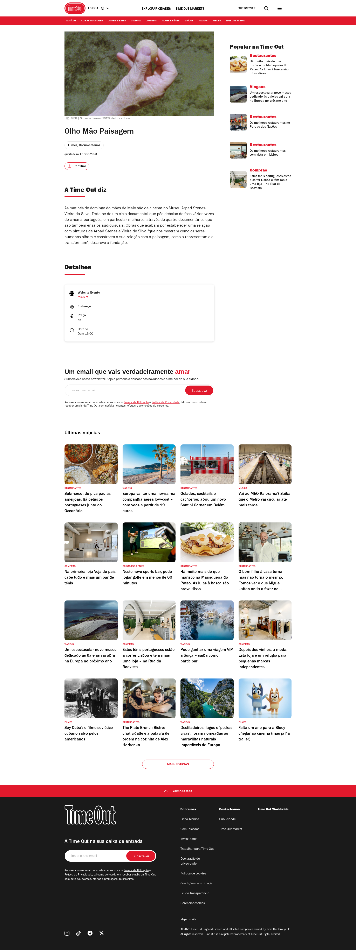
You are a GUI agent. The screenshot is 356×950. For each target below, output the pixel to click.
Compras (151, 21)
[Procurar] (266, 8)
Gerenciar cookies (192, 903)
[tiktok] (78, 933)
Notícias (71, 21)
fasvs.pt (83, 297)
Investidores (188, 839)
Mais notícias (178, 764)
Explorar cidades (156, 9)
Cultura (136, 21)
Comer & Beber (117, 21)
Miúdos (189, 21)
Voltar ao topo (182, 791)
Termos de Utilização (136, 402)
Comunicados (189, 829)
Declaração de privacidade (190, 861)
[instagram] (66, 933)
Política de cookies (193, 873)
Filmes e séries (171, 21)
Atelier (217, 21)
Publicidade (227, 819)
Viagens (203, 21)
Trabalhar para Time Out (197, 849)
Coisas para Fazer (92, 21)
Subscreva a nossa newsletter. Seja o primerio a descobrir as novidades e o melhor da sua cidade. (131, 379)
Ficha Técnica (189, 819)
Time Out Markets (190, 9)
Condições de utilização (196, 883)
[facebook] (90, 933)
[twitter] (101, 933)
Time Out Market (236, 21)
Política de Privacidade (165, 402)
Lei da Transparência (194, 893)
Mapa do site (188, 919)
